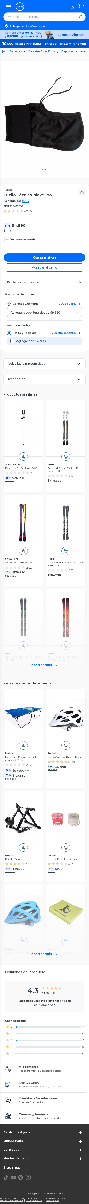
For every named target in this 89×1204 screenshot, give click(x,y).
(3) (30, 211)
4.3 (26, 211)
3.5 (27, 863)
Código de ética (34, 1200)
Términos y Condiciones (12, 1198)
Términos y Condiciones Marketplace (46, 1198)
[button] (44, 26)
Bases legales (52, 1200)
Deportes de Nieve (73, 51)
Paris (25, 201)
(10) (72, 761)
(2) (72, 863)
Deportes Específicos (41, 51)
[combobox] (44, 312)
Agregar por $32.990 (31, 341)
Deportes (16, 51)
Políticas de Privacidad (11, 1200)
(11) (31, 863)
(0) (30, 472)
